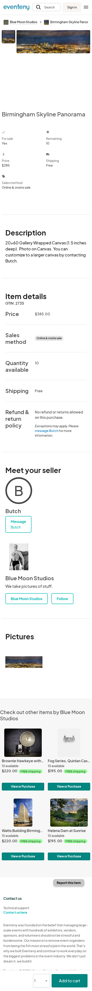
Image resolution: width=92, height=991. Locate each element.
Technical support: (16, 910)
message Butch (46, 431)
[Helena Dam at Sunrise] (69, 829)
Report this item (69, 883)
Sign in (72, 7)
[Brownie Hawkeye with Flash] (23, 759)
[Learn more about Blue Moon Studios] (18, 556)
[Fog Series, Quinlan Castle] (69, 759)
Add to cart (69, 980)
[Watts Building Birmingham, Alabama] (23, 829)
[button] (46, 7)
